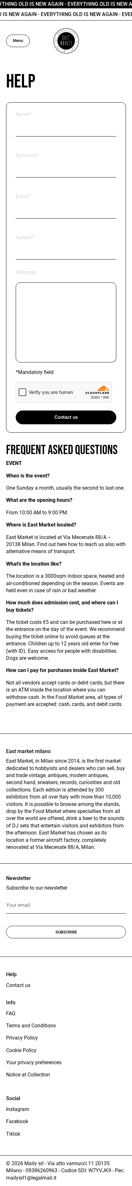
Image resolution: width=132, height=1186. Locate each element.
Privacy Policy (22, 1038)
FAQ (10, 1013)
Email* (23, 196)
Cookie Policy (21, 1050)
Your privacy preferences (34, 1062)
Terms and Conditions (31, 1026)
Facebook (17, 1121)
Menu (18, 40)
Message (26, 272)
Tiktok (13, 1134)
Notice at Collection (28, 1075)
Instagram (17, 1109)
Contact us (66, 417)
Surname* (27, 155)
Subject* (25, 237)
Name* (23, 114)
